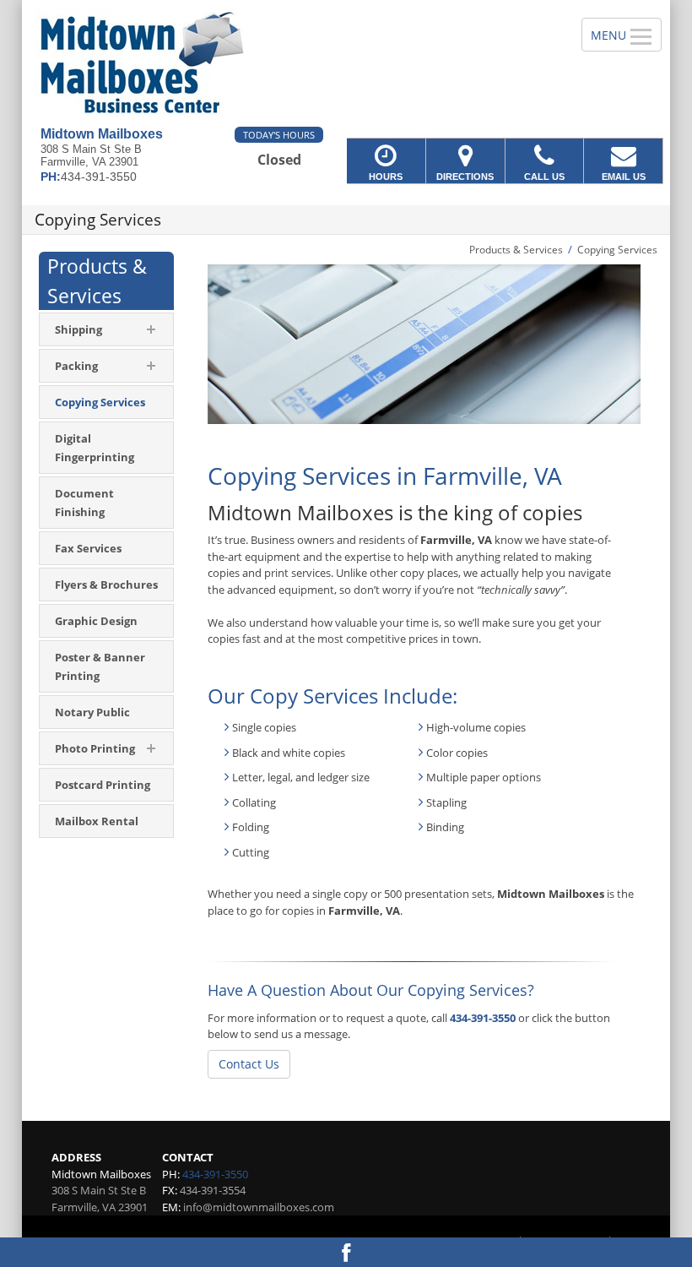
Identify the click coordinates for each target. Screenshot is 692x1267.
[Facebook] (346, 1252)
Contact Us (249, 1064)
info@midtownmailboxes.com (258, 1207)
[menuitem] (106, 402)
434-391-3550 (483, 1017)
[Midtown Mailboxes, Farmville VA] (346, 63)
